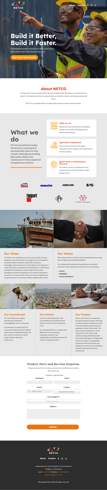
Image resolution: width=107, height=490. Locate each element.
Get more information (24, 57)
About (72, 5)
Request (53, 406)
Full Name (40, 378)
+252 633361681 (63, 472)
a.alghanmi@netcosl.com (53, 475)
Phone (40, 387)
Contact (81, 5)
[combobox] (29, 391)
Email (67, 378)
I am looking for (53, 397)
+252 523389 (46, 472)
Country (67, 387)
